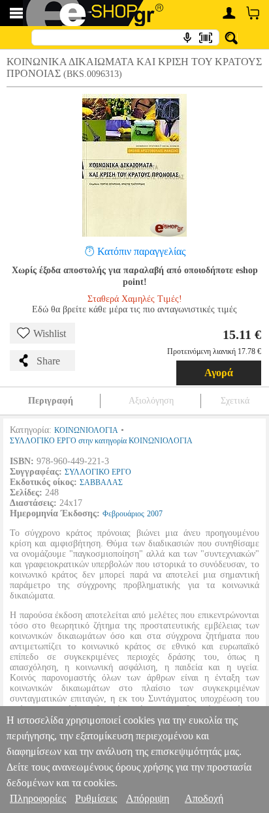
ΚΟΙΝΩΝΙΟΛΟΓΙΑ (86, 430)
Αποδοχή (204, 798)
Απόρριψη (147, 798)
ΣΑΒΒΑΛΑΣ (101, 482)
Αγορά (218, 372)
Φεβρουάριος (123, 513)
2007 (155, 513)
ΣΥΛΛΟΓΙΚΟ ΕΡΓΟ (98, 472)
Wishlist (49, 333)
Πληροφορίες (38, 798)
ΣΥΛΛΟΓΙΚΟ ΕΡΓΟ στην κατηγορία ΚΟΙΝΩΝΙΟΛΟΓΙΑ (101, 440)
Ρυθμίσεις (96, 798)
